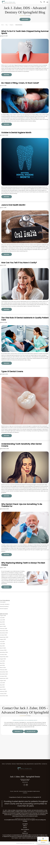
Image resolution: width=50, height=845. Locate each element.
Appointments (30, 764)
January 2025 (3, 650)
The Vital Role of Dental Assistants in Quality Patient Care (25, 318)
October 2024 (3, 654)
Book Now (17, 731)
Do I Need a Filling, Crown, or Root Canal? (20, 83)
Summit (25, 827)
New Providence (25, 829)
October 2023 (3, 676)
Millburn (25, 825)
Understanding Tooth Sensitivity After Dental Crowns (21, 445)
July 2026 (2, 617)
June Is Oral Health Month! (13, 205)
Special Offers (37, 764)
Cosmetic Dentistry (4, 604)
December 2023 (4, 672)
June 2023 (2, 682)
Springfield (25, 824)
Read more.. (6, 74)
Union (25, 831)
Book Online (25, 19)
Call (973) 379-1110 (31, 731)
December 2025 (4, 630)
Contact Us (44, 764)
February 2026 (3, 628)
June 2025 (2, 643)
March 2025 (3, 648)
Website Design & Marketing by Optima (24, 843)
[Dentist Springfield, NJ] (9, 3)
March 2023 (3, 689)
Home (2, 24)
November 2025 (4, 633)
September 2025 (4, 637)
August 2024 (3, 659)
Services (14, 764)
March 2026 (3, 626)
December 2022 (4, 695)
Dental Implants (4, 608)
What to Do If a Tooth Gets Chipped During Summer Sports (25, 32)
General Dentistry (4, 606)
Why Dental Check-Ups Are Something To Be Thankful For (21, 505)
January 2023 (3, 693)
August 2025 (3, 639)
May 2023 (2, 685)
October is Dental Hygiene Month (16, 132)
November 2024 (4, 652)
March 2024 (3, 667)
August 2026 (3, 615)
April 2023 (2, 687)
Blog (7, 24)
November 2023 (4, 674)
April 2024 (2, 665)
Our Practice (8, 764)
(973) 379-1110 (25, 782)
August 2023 (3, 680)
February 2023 (3, 691)
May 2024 (2, 663)
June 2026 (2, 620)
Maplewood (25, 833)
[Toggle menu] (47, 2)
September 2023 (4, 678)
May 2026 (2, 622)
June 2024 (2, 661)
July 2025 (2, 641)
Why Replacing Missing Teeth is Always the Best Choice (23, 564)
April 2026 (2, 624)
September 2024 (4, 656)
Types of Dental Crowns (12, 371)
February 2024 (3, 669)
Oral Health (2, 602)
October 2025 (3, 635)
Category (11, 24)
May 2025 (2, 646)
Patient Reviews (20, 764)
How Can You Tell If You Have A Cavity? (19, 262)
